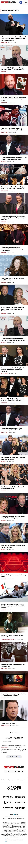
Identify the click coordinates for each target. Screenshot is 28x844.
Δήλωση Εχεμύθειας (21, 779)
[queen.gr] (8, 802)
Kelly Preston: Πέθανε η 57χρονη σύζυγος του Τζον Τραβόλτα (13, 546)
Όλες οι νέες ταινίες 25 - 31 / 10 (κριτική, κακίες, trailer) (12, 636)
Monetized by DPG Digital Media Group (14, 816)
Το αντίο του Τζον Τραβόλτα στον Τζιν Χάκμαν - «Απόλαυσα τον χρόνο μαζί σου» (13, 129)
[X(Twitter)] (15, 771)
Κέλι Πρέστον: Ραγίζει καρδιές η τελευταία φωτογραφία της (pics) (13, 458)
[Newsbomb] (14, 767)
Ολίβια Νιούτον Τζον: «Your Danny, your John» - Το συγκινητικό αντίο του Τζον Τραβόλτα (12, 309)
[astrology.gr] (20, 802)
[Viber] (9, 771)
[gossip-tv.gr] (8, 797)
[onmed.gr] (20, 807)
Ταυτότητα (3, 779)
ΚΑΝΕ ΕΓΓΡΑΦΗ (12, 756)
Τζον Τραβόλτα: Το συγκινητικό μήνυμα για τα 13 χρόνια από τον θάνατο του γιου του (13, 339)
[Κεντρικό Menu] (25, 2)
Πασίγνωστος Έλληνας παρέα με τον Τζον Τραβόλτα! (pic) (12, 665)
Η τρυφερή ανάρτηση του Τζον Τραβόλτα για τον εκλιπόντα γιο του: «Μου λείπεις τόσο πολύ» (13, 98)
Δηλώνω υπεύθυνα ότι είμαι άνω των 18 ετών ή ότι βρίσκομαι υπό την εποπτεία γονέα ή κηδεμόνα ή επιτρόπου (13, 751)
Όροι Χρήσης (11, 779)
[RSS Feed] (22, 771)
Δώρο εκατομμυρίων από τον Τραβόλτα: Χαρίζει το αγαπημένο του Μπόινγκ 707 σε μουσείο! (13, 606)
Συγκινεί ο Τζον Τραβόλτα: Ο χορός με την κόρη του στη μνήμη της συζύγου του (12, 399)
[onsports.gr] (20, 797)
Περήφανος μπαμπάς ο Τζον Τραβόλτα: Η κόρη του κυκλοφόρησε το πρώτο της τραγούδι (12, 369)
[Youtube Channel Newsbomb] (18, 771)
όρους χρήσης (4, 747)
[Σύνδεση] (20, 2)
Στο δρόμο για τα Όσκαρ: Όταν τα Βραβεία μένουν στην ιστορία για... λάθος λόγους (13, 187)
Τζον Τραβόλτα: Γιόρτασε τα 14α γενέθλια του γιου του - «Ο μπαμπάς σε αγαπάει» (14, 158)
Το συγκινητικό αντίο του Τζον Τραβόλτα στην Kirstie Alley (12, 279)
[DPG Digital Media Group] (14, 788)
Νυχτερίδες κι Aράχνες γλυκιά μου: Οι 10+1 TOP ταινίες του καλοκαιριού (13, 694)
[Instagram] (12, 771)
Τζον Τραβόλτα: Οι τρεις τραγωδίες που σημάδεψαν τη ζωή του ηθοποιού (12, 429)
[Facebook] (5, 771)
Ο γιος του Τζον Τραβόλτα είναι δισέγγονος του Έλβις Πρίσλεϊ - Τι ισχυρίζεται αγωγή (13, 68)
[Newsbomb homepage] (8, 2)
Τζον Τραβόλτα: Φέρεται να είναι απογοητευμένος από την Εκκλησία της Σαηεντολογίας (12, 248)
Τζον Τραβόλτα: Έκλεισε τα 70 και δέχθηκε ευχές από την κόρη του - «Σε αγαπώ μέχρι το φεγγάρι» (13, 217)
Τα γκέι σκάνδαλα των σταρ (9, 723)
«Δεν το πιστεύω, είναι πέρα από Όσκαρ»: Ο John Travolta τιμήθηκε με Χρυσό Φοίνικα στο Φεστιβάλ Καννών (13, 38)
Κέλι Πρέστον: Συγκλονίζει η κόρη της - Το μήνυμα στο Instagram (13, 487)
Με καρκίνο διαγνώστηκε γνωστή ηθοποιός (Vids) (13, 575)
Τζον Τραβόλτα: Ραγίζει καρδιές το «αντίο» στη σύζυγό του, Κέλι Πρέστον (13, 517)
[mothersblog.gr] (8, 807)
